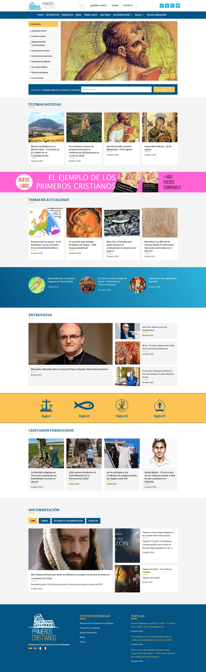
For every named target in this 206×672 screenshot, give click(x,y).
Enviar (164, 89)
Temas (40, 14)
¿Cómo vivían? (38, 36)
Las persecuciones (40, 50)
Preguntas (67, 14)
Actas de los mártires (41, 55)
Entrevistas (52, 14)
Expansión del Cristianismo (38, 43)
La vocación (37, 77)
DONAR (115, 5)
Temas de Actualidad (90, 627)
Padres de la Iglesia (41, 61)
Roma (78, 14)
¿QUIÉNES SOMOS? (98, 5)
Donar (83, 641)
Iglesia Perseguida (157, 14)
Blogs (82, 637)
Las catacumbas (39, 66)
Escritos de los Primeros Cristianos (96, 623)
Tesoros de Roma (39, 72)
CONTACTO (128, 5)
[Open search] (137, 6)
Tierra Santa (91, 14)
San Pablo (105, 14)
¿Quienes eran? (38, 30)
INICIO (82, 5)
